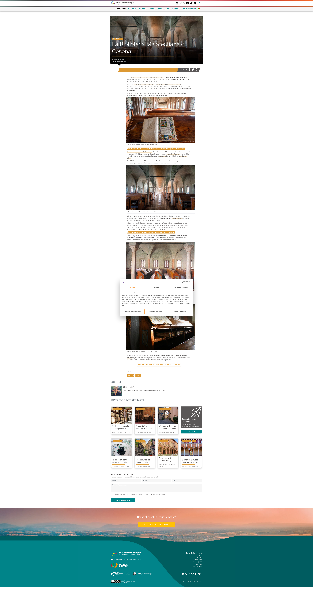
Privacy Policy (189, 581)
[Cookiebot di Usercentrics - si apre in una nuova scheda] (184, 282)
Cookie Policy (197, 581)
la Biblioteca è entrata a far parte (144, 84)
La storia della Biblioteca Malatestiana (139, 152)
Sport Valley (176, 9)
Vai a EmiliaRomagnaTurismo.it (156, 525)
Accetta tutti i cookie (180, 311)
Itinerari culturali (165, 409)
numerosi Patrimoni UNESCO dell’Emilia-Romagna (146, 77)
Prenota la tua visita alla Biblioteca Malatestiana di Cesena (159, 365)
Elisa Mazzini (116, 59)
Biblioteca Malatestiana (153, 79)
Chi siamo (181, 581)
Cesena (164, 79)
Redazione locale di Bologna (166, 464)
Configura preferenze (155, 311)
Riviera (167, 9)
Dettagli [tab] (156, 287)
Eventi (194, 441)
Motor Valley (143, 9)
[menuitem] (199, 9)
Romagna (131, 375)
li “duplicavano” (177, 218)
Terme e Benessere (189, 9)
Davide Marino (116, 432)
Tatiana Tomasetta (117, 466)
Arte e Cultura (121, 9)
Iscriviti (191, 432)
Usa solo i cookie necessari (133, 311)
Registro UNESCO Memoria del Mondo (169, 84)
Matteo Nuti (163, 156)
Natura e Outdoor (156, 9)
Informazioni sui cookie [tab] (181, 287)
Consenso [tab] (132, 287)
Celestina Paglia (186, 466)
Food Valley (132, 9)
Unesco (138, 375)
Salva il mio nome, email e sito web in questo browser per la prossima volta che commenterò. (139, 494)
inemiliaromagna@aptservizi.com (132, 559)
